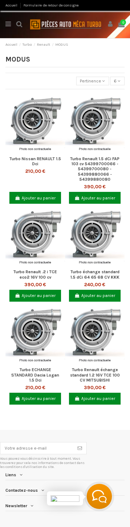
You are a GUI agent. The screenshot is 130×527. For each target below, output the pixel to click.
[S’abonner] (79, 448)
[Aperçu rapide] (35, 151)
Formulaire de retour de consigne (51, 5)
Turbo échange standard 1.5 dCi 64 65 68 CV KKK (95, 274)
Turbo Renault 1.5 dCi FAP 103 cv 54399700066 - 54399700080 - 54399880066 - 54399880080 (95, 169)
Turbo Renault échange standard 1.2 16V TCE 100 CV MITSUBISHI (95, 375)
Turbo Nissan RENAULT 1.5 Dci (35, 161)
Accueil (11, 5)
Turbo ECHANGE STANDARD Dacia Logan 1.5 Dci (35, 375)
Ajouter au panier (39, 198)
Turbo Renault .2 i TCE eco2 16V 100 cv (35, 274)
